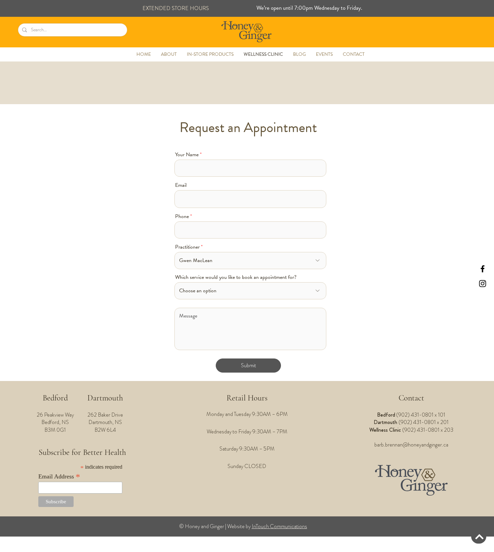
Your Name (187, 154)
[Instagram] (482, 283)
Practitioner (187, 247)
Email (181, 185)
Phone (182, 216)
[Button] (478, 536)
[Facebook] (482, 268)
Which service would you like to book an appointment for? (235, 277)
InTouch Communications (279, 526)
